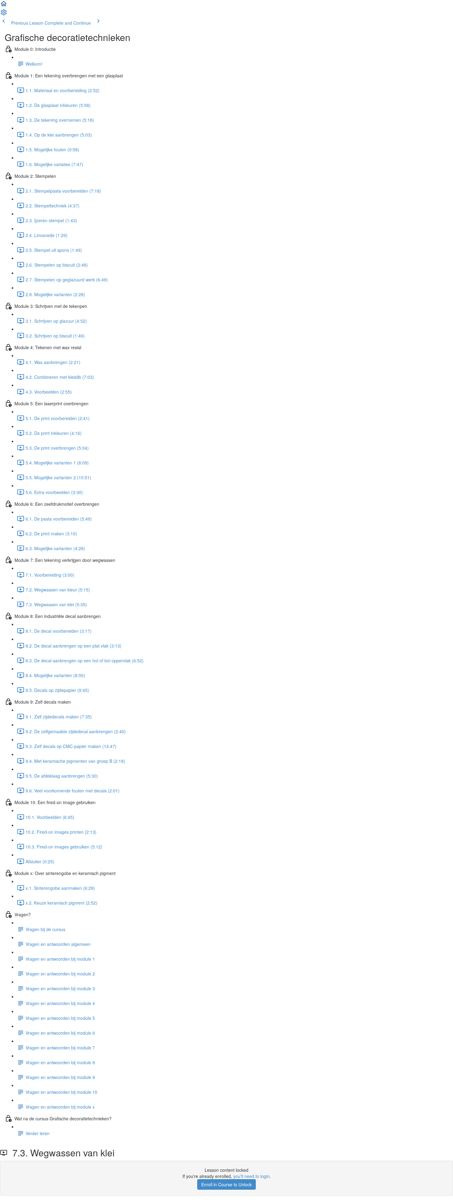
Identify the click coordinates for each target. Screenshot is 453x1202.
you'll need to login (251, 1176)
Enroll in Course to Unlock (226, 1184)
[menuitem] (3, 14)
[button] (3, 5)
